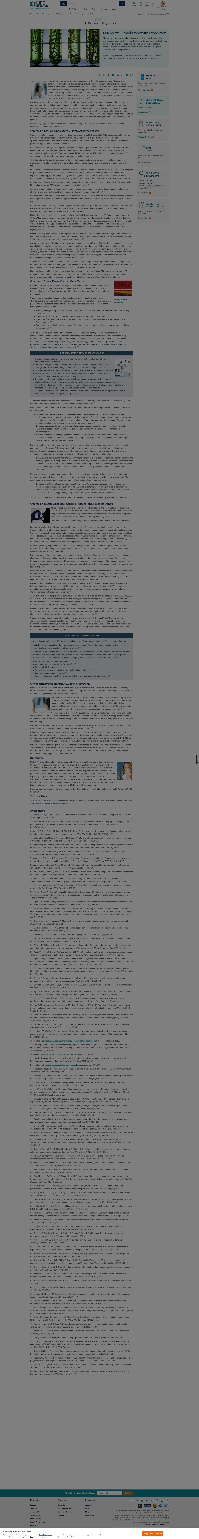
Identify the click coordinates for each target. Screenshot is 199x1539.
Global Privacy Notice (45, 1535)
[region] (99, 1533)
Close (31, 1537)
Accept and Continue (152, 1533)
